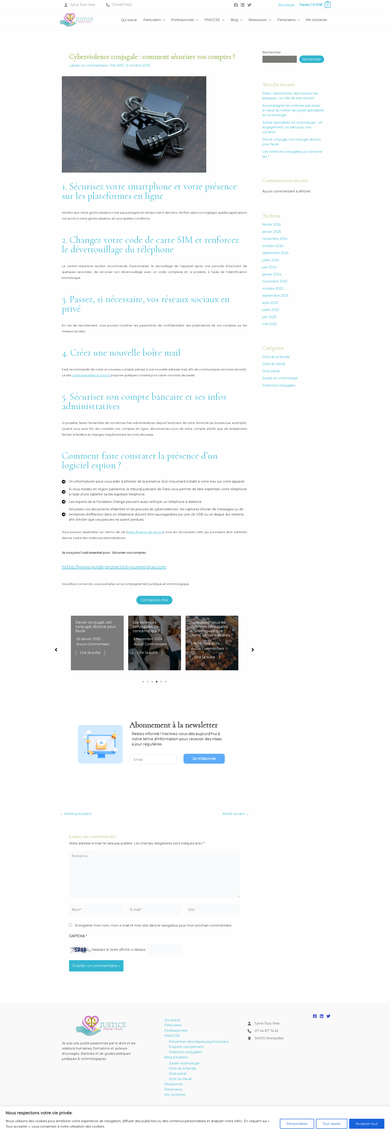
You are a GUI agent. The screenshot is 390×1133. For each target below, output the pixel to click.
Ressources (257, 20)
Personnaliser (297, 1124)
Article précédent (75, 813)
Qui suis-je (129, 20)
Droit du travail (273, 364)
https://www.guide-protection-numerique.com (114, 567)
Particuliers (152, 20)
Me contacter (316, 20)
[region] (195, 1119)
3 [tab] (152, 682)
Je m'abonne (204, 758)
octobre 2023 (272, 289)
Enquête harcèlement (186, 1047)
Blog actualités (176, 1057)
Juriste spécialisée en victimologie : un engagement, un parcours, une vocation (292, 127)
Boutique (287, 5)
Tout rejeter (332, 1124)
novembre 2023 (274, 281)
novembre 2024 (275, 239)
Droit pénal (271, 371)
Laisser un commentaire (88, 65)
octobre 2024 (272, 246)
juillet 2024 (270, 260)
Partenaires (286, 20)
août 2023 (270, 303)
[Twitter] (249, 5)
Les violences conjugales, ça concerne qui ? (146, 626)
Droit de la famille (276, 357)
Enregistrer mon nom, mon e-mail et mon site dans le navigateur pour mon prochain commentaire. (153, 925)
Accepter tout (367, 1124)
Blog (234, 20)
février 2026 (271, 224)
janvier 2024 (271, 274)
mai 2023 (269, 324)
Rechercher (271, 52)
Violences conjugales (278, 385)
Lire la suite (90, 652)
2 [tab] (147, 682)
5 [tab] (161, 682)
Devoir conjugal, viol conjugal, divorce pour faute (95, 626)
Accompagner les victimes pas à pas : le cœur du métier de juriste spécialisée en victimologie (293, 110)
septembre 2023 (275, 296)
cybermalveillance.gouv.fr (91, 375)
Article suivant (236, 813)
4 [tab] (156, 682)
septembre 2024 (275, 253)
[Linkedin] (243, 5)
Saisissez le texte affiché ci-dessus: (119, 949)
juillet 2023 (270, 310)
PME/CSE (212, 20)
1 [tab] (143, 682)
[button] (163, 19)
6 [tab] (165, 682)
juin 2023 (269, 317)
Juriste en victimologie (280, 378)
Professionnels (182, 20)
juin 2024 (269, 267)
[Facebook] (236, 5)
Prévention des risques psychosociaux (199, 1042)
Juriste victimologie (184, 1063)
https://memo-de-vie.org (145, 532)
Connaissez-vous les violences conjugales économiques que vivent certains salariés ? (211, 629)
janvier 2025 (271, 232)
